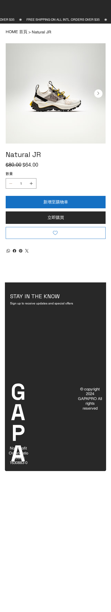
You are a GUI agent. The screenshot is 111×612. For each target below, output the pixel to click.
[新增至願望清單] (56, 233)
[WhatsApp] (8, 250)
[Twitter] (26, 250)
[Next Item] (98, 93)
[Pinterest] (20, 250)
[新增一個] (31, 183)
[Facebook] (14, 250)
